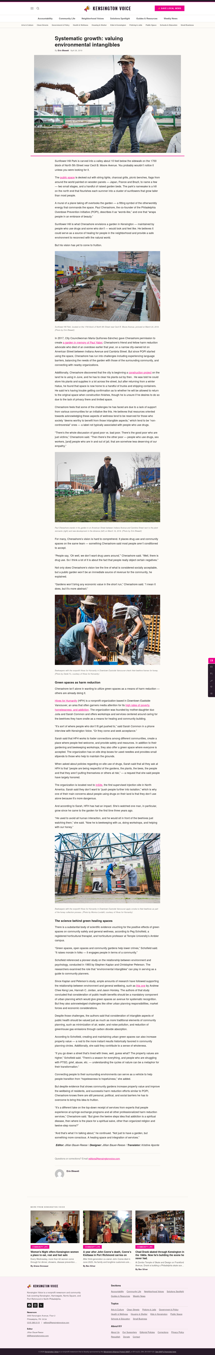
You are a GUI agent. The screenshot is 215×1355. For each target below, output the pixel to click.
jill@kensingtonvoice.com (38, 1335)
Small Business (187, 25)
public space (67, 177)
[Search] (37, 8)
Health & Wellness (80, 25)
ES (211, 667)
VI (211, 693)
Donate (126, 1336)
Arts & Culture (27, 25)
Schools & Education (168, 25)
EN (211, 660)
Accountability (45, 18)
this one (140, 985)
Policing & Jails (135, 25)
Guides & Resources (146, 18)
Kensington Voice (52, 1351)
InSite (99, 785)
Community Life (67, 18)
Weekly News (170, 18)
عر (211, 680)
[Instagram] (35, 1305)
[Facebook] (29, 1305)
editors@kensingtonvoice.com (104, 1158)
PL (211, 673)
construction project (140, 372)
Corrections (163, 1332)
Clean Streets (42, 25)
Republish (115, 1336)
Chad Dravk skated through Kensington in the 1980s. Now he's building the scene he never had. (159, 1255)
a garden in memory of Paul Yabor (82, 342)
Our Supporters (129, 1332)
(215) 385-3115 (33, 1322)
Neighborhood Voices (93, 18)
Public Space (151, 25)
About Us (115, 1332)
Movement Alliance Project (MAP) (117, 1351)
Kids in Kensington (118, 25)
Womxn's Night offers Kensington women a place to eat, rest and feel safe (55, 1253)
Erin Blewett (63, 50)
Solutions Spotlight (120, 18)
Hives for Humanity (66, 700)
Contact (136, 1336)
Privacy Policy (177, 1332)
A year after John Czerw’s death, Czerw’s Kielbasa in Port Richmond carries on (107, 1253)
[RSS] (41, 1305)
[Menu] (32, 8)
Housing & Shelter (99, 25)
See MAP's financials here (165, 1351)
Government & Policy (60, 25)
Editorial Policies (147, 1332)
